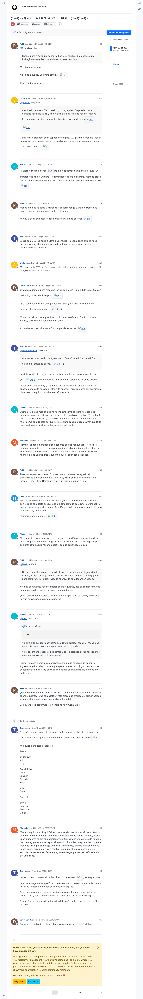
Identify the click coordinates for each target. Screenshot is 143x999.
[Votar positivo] (84, 90)
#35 (100, 440)
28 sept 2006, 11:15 (44, 534)
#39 (100, 560)
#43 (100, 828)
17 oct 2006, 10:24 (47, 828)
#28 (100, 164)
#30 (100, 237)
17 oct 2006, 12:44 (51, 920)
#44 (100, 871)
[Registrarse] (139, 9)
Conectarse (33, 981)
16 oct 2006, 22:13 (44, 728)
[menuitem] (139, 3)
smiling (23, 263)
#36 (100, 470)
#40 (100, 614)
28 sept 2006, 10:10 (43, 470)
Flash (22, 164)
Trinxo (23, 237)
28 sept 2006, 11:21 (44, 614)
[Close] (98, 947)
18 (94, 992)
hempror (24, 496)
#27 (100, 98)
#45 (100, 920)
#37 (100, 496)
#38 (100, 534)
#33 (100, 346)
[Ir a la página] (79, 992)
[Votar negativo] (93, 90)
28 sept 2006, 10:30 (47, 496)
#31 (100, 263)
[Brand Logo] (15, 6)
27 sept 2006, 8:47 (44, 164)
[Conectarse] (139, 3)
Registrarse (19, 981)
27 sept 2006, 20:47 (46, 263)
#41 (100, 688)
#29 (100, 203)
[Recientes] (3, 3)
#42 (100, 728)
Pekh (22, 44)
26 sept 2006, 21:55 (44, 44)
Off (12, 24)
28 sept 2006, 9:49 (47, 440)
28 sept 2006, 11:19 (43, 560)
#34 (100, 407)
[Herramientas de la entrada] (99, 90)
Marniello (24, 440)
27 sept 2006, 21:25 (45, 346)
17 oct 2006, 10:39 (44, 871)
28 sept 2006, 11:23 (43, 688)
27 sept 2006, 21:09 (52, 286)
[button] (3, 995)
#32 (100, 286)
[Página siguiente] (100, 992)
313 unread (117, 64)
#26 (100, 44)
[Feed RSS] (59, 24)
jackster (23, 98)
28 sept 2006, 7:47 (44, 407)
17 (87, 992)
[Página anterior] (42, 992)
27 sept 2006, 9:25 (43, 203)
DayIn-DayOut (26, 286)
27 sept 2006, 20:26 (45, 237)
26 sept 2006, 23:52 (47, 98)
